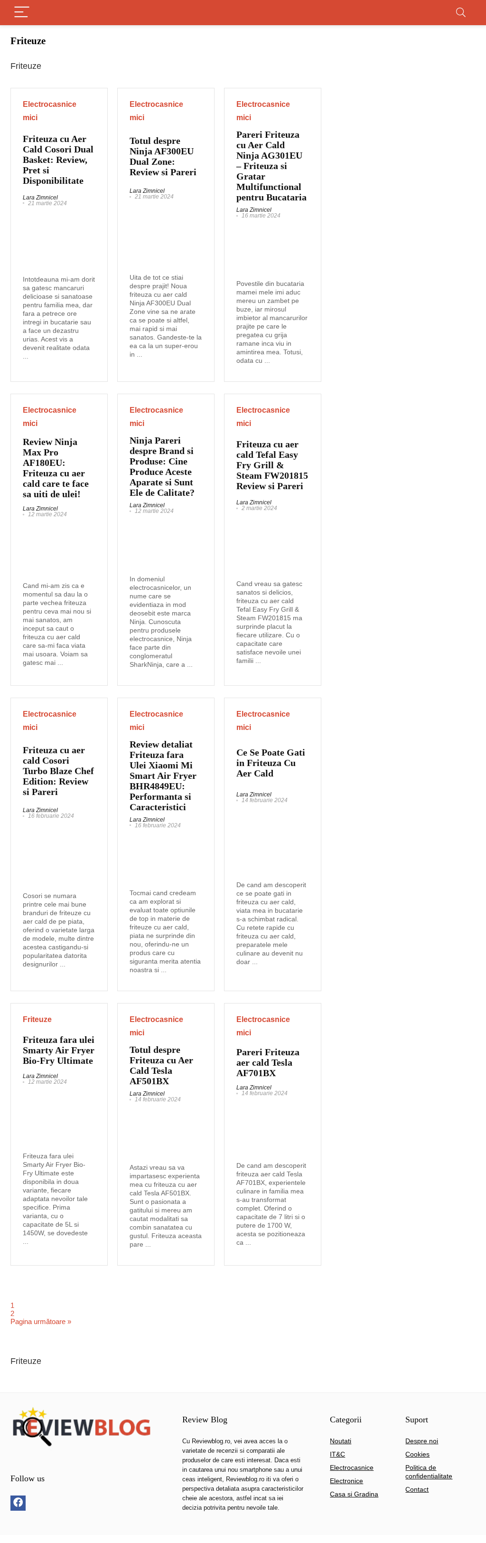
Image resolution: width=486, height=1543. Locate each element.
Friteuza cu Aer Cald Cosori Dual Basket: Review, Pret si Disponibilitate (58, 159)
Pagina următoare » (40, 1321)
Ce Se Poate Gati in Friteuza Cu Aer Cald (270, 762)
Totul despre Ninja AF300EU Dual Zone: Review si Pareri (163, 156)
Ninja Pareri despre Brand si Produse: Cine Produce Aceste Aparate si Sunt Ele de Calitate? (162, 466)
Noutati (340, 1441)
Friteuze (37, 1019)
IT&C (337, 1454)
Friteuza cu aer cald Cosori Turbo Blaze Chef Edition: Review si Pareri (58, 771)
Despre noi (421, 1441)
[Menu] (21, 12)
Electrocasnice (352, 1467)
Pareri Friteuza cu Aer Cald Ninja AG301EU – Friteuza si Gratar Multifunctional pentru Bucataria (271, 165)
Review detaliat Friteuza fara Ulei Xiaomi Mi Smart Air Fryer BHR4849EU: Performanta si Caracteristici (163, 775)
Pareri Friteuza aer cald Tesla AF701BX (267, 1062)
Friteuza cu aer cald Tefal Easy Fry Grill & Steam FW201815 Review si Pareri (272, 465)
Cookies (417, 1454)
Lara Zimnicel (40, 197)
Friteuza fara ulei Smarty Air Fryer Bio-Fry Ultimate (58, 1050)
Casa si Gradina (354, 1494)
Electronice (346, 1481)
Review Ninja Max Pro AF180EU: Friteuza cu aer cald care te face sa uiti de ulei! (56, 467)
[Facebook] (18, 1503)
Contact (417, 1489)
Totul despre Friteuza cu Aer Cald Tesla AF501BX (161, 1065)
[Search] (460, 12)
